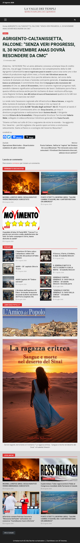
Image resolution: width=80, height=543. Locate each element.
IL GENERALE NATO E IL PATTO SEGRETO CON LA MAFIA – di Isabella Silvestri (45, 269)
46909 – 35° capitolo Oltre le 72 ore (8, 269)
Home (5, 26)
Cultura (7, 511)
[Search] (75, 20)
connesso (16, 163)
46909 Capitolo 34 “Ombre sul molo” (8, 282)
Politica (5, 33)
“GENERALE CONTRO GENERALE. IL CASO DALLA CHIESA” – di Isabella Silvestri (45, 295)
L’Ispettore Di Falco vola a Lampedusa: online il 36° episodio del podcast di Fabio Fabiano (8, 256)
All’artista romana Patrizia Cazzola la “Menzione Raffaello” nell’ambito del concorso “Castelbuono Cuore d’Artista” (21, 502)
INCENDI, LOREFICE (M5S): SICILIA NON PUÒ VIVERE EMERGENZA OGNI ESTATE (21, 183)
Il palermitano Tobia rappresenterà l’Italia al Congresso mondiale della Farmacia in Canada (59, 469)
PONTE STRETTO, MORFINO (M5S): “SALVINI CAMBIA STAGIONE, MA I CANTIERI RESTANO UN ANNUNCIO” (59, 183)
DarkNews (51, 541)
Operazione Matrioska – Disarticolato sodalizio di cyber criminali (18, 145)
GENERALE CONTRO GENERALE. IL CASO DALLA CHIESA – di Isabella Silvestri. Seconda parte (45, 282)
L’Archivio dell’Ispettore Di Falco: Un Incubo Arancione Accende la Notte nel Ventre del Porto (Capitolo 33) (8, 295)
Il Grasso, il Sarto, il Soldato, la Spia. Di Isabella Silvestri (45, 256)
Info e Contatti (9, 533)
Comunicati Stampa (48, 479)
